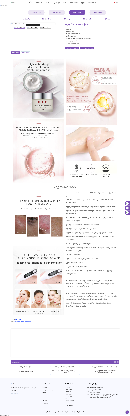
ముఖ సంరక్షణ (77, 12)
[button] (115, 362)
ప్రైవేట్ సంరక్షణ (36, 12)
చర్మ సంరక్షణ (56, 2)
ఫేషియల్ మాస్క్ (46, 19)
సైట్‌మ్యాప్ (73, 412)
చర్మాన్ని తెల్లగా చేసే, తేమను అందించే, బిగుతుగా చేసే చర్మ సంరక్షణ (104, 371)
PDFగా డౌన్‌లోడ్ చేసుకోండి (87, 48)
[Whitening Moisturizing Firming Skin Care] (104, 367)
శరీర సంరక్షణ (98, 12)
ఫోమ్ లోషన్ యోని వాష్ (19, 319)
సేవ (47, 2)
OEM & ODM (46, 400)
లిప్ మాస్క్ (67, 19)
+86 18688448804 (98, 389)
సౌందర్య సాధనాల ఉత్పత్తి (48, 390)
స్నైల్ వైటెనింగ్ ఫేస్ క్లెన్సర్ (25, 371)
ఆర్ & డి (44, 392)
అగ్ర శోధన (83, 412)
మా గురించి (39, 2)
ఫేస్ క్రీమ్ (107, 19)
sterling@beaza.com (98, 387)
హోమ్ (30, 2)
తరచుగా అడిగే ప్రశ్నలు (77, 2)
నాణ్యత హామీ (45, 403)
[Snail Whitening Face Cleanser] (25, 367)
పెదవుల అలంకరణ (70, 400)
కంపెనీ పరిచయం (46, 387)
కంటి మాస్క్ (26, 19)
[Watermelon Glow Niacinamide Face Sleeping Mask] (65, 367)
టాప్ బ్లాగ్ (78, 412)
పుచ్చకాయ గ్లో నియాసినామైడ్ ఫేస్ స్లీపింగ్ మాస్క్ (65, 371)
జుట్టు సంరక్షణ (57, 12)
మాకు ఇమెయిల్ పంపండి (72, 48)
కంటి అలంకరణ (69, 403)
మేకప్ (65, 2)
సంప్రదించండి (92, 2)
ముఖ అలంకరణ (69, 405)
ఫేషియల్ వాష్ (87, 19)
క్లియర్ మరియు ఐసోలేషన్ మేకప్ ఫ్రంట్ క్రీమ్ (23, 321)
